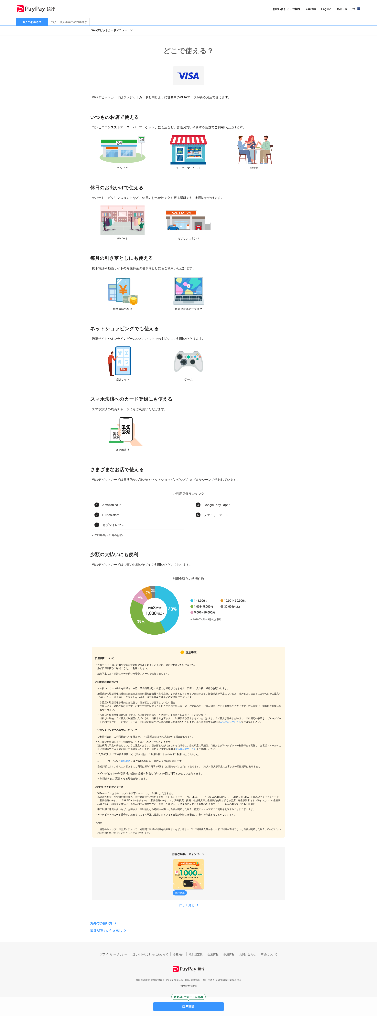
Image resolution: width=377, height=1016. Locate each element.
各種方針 (178, 954)
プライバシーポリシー (113, 954)
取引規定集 (196, 954)
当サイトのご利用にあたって (150, 954)
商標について (269, 954)
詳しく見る (187, 905)
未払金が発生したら (230, 721)
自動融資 (125, 761)
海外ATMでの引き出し (106, 930)
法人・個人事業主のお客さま (69, 22)
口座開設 (188, 1005)
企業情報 (310, 9)
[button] (348, 9)
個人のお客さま (32, 22)
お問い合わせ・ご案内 (286, 9)
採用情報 (228, 954)
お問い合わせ (247, 954)
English (326, 9)
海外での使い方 (101, 923)
